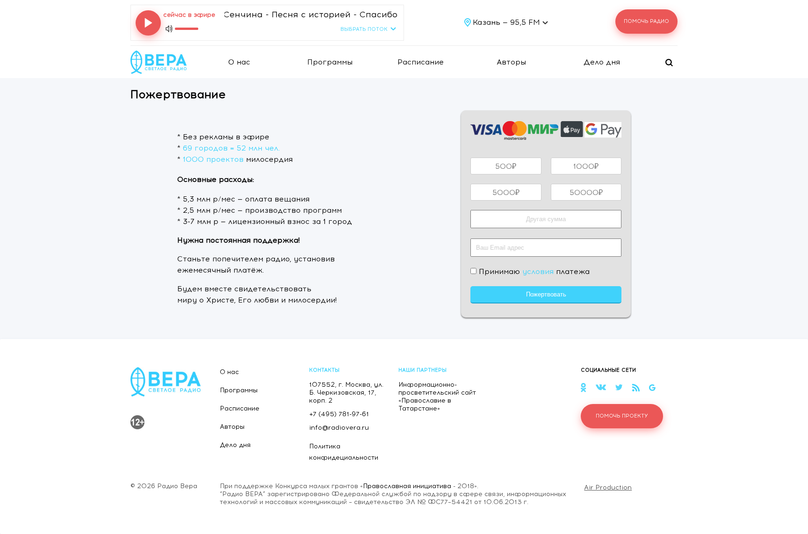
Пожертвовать (546, 294)
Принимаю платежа (533, 271)
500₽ (505, 166)
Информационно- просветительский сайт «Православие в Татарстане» (437, 396)
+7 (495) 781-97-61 (339, 414)
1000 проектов (213, 159)
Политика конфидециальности (343, 452)
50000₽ (586, 192)
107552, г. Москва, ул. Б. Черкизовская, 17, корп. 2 (346, 392)
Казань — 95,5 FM (507, 22)
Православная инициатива (407, 486)
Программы (330, 62)
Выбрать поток (364, 29)
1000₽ (586, 166)
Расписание (420, 62)
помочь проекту (622, 416)
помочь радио (646, 21)
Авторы (511, 62)
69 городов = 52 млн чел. (231, 148)
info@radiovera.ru (339, 428)
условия (538, 271)
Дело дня (602, 62)
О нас (239, 62)
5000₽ (505, 192)
